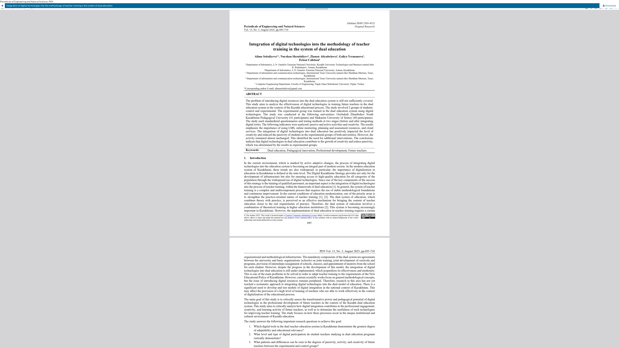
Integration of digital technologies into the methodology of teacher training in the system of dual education (59, 5)
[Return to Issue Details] (2, 5)
